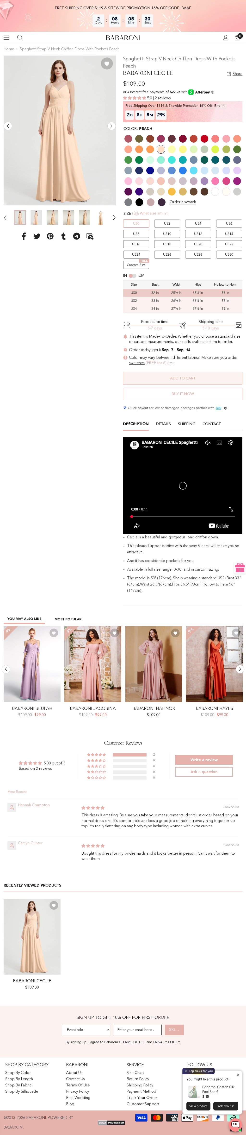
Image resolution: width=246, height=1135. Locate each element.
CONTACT (212, 424)
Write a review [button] (204, 760)
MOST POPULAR (68, 619)
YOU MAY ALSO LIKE (24, 619)
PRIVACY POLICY (166, 1042)
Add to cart (183, 378)
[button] (8, 126)
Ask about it (226, 1106)
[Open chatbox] (235, 1125)
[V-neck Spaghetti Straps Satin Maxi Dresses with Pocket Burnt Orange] (214, 664)
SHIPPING (186, 424)
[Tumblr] (63, 236)
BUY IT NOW (183, 394)
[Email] (89, 236)
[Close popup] (238, 1075)
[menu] (6, 38)
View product (198, 1106)
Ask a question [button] (204, 772)
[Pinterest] (50, 236)
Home (9, 49)
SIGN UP (176, 1030)
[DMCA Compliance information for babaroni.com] (111, 1123)
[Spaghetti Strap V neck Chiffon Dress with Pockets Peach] (32, 937)
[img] (93, 808)
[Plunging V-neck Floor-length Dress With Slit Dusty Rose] (153, 664)
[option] (60, 130)
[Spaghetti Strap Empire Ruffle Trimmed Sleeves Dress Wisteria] (32, 664)
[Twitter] (37, 236)
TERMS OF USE (134, 1042)
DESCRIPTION (136, 424)
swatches (137, 363)
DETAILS (163, 424)
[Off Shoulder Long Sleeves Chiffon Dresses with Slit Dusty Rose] (92, 664)
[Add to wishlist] (107, 63)
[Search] (20, 38)
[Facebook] (23, 236)
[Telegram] (76, 236)
